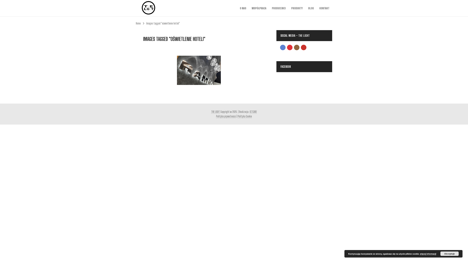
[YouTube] (303, 47)
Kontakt (324, 8)
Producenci (279, 8)
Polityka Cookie (245, 116)
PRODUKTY (297, 8)
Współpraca (259, 8)
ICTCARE (253, 111)
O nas (243, 8)
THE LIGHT (215, 111)
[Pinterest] (289, 47)
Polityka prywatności (226, 116)
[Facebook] (283, 47)
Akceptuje (449, 253)
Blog (311, 8)
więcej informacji (428, 253)
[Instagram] (296, 47)
